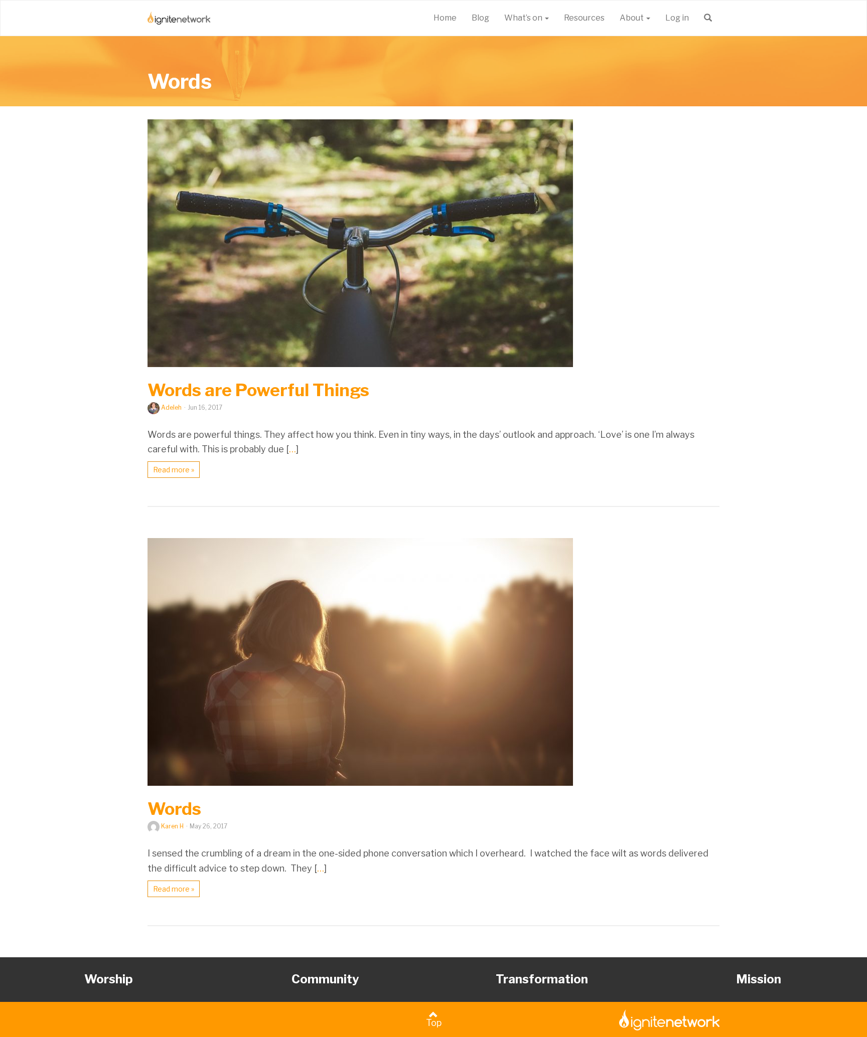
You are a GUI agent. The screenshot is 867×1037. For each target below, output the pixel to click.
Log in (677, 18)
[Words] (433, 662)
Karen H (172, 826)
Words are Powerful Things (258, 390)
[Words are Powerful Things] (433, 243)
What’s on (524, 18)
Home (445, 18)
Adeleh (171, 407)
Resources (584, 18)
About (632, 18)
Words (180, 81)
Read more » (173, 469)
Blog (480, 18)
